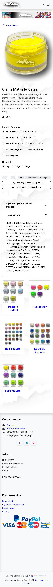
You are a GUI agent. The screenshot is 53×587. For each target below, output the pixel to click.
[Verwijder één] (4, 177)
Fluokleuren (39, 306)
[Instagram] (33, 442)
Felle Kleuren (13, 390)
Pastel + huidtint (13, 308)
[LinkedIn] (26, 442)
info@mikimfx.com (16, 428)
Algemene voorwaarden (13, 504)
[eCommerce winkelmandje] (43, 4)
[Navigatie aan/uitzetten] (48, 4)
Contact (11, 425)
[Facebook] (19, 442)
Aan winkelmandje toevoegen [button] (35, 177)
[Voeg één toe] (13, 177)
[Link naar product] (13, 292)
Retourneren (8, 507)
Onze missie (8, 501)
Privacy (5, 511)
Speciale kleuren (39, 350)
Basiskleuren (13, 348)
